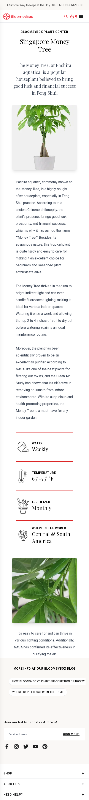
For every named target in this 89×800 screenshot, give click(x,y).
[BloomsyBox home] (18, 16)
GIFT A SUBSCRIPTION (67, 5)
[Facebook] (7, 746)
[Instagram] (16, 746)
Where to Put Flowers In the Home (38, 692)
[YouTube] (35, 746)
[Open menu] (81, 16)
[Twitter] (26, 746)
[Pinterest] (45, 746)
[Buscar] (66, 16)
